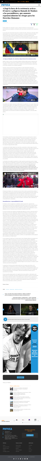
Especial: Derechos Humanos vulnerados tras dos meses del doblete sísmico (22, 410)
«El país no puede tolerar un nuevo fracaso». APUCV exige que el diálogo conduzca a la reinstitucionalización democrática (22, 393)
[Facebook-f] (19, 1)
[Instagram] (21, 1)
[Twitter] (18, 1)
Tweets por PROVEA (7, 382)
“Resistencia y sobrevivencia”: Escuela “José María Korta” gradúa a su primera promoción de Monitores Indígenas (22, 405)
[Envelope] (27, 458)
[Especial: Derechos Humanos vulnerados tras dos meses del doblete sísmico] (11, 410)
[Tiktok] (24, 1)
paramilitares (12, 289)
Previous (3, 309)
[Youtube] (23, 1)
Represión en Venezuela (18, 289)
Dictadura (7, 289)
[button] (2, 1)
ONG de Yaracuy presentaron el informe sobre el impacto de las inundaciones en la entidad (22, 402)
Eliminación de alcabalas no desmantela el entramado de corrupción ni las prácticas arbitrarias (21, 388)
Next (37, 309)
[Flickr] (26, 1)
